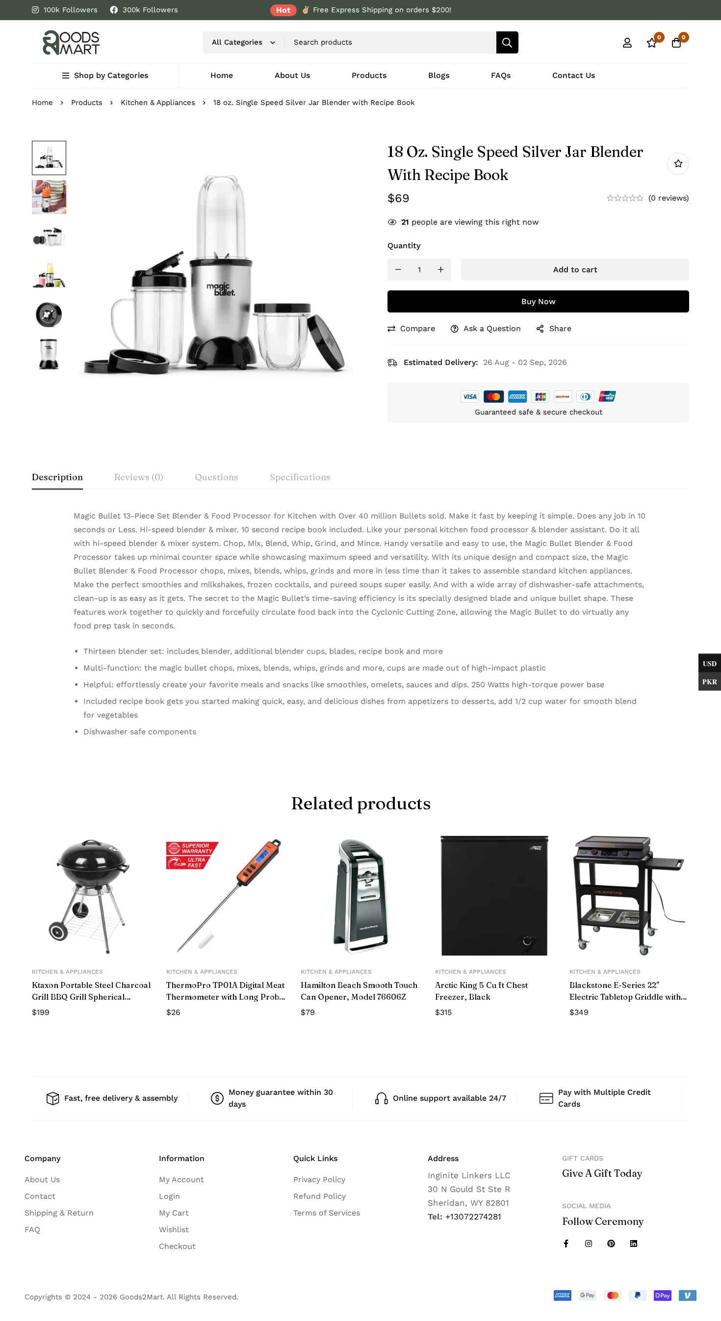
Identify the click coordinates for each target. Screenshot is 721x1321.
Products (87, 102)
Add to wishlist (678, 164)
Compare (417, 328)
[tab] (57, 478)
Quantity (403, 245)
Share (560, 328)
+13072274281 (473, 1216)
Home (42, 102)
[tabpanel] (360, 628)
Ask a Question (492, 328)
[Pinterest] (611, 1243)
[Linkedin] (634, 1243)
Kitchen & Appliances (158, 102)
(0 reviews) (668, 198)
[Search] (507, 42)
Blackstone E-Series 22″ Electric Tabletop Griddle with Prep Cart (625, 996)
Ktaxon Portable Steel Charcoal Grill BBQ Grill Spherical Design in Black (91, 996)
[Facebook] (566, 1243)
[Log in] (627, 42)
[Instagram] (588, 1243)
